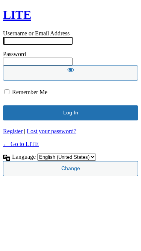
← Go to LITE (21, 144)
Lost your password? (51, 131)
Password (14, 54)
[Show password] (70, 73)
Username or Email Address (36, 33)
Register (13, 131)
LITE (17, 14)
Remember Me (29, 92)
